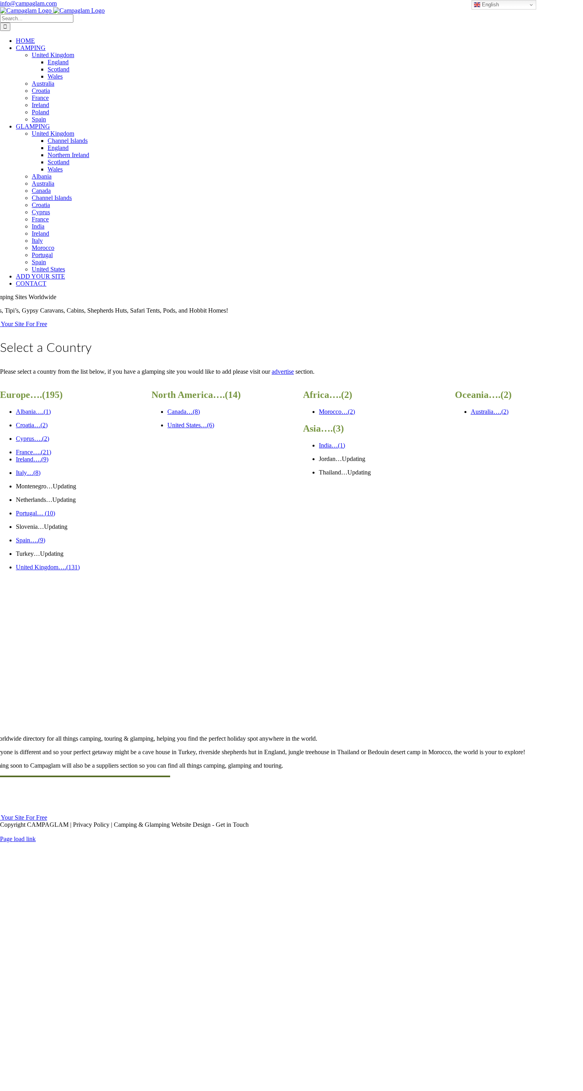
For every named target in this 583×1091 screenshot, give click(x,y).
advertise (283, 371)
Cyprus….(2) (32, 438)
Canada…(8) (183, 411)
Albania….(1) (33, 411)
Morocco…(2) (337, 411)
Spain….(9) (30, 540)
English (489, 5)
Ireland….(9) (32, 459)
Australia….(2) (489, 411)
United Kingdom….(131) (48, 567)
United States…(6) (190, 425)
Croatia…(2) (32, 425)
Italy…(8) (28, 472)
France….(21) (33, 452)
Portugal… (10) (35, 513)
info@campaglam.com (28, 3)
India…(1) (332, 445)
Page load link (18, 839)
